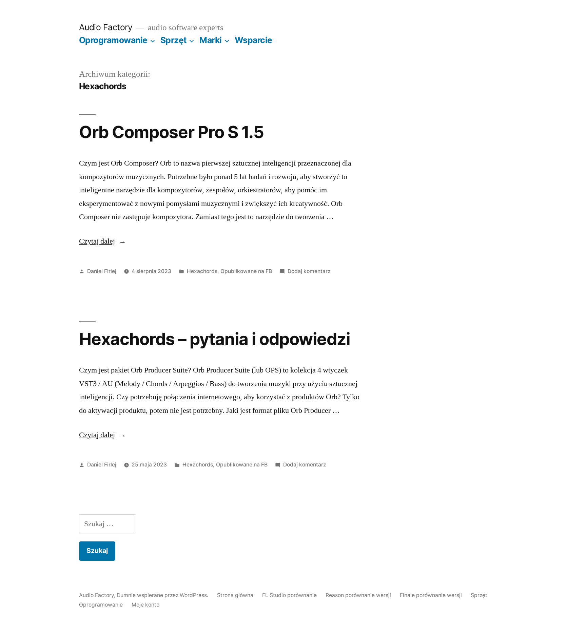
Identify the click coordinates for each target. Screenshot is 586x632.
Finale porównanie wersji (431, 595)
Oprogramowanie (113, 40)
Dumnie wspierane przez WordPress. (163, 595)
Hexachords (202, 271)
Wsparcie (253, 40)
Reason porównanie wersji (358, 595)
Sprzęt (173, 40)
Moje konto (145, 604)
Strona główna (235, 595)
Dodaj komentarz (309, 271)
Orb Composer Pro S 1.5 (171, 132)
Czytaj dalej (102, 241)
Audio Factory (106, 27)
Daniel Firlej (101, 271)
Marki (210, 40)
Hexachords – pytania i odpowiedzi (214, 339)
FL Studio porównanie (289, 595)
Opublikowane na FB (246, 271)
